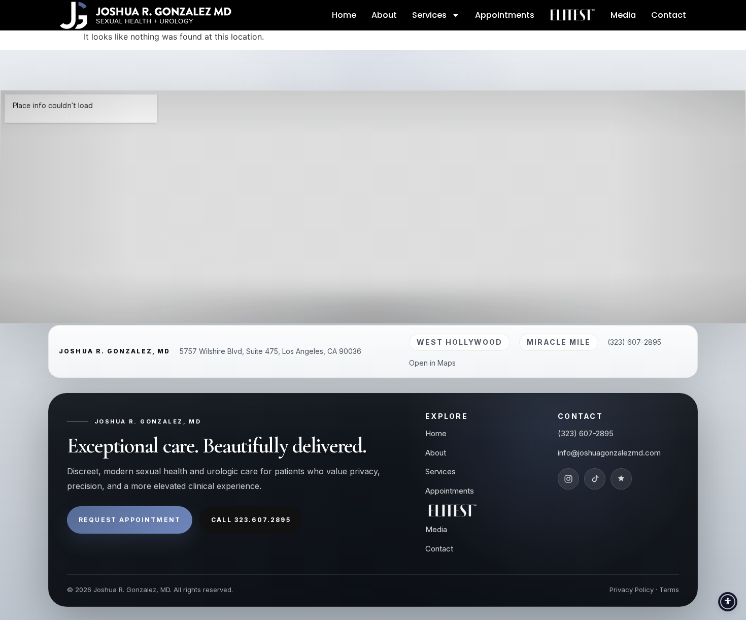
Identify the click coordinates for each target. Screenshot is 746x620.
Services (429, 15)
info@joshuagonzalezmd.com (609, 453)
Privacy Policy (631, 589)
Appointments (504, 15)
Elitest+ (572, 15)
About (384, 15)
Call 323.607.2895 (251, 520)
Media (623, 15)
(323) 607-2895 (634, 342)
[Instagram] (568, 479)
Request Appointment (130, 520)
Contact (668, 15)
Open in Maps (432, 362)
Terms (669, 589)
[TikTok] (594, 479)
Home (344, 15)
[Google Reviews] (621, 479)
